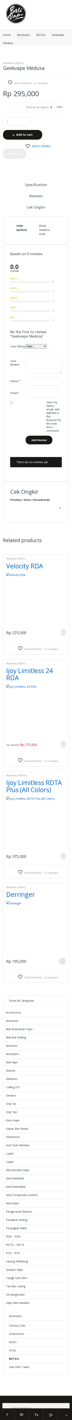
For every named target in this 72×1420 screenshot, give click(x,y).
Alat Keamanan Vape (19, 1029)
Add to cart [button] (62, 632)
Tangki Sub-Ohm (16, 1278)
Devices (11, 1095)
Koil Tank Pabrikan (17, 1145)
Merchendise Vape (17, 1170)
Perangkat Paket (16, 1228)
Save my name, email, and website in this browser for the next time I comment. (53, 417)
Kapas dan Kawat (17, 1128)
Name (15, 381)
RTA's (12, 1350)
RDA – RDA (13, 1236)
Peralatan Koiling (16, 1220)
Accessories (13, 1012)
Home (7, 35)
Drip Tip (11, 1104)
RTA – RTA (13, 1253)
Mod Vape (12, 1203)
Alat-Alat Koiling (16, 1037)
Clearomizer (16, 1334)
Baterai (10, 1070)
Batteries (12, 1079)
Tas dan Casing (15, 1286)
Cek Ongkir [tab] (36, 207)
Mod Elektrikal (15, 1178)
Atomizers (23, 35)
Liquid (9, 1153)
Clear (60, 107)
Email (14, 393)
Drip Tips (11, 1112)
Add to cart (24, 134)
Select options (62, 961)
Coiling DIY (13, 1087)
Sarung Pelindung (17, 1261)
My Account (7, 1414)
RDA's (22, 558)
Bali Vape (12, 1062)
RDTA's (41, 35)
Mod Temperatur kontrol (22, 1195)
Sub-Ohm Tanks (19, 1367)
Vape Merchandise (17, 1303)
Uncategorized (15, 1294)
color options (11, 105)
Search (21, 1414)
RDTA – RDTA (15, 1245)
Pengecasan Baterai (18, 1211)
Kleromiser (13, 1137)
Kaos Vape (13, 1120)
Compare (42, 83)
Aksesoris (12, 1021)
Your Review (14, 362)
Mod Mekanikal (15, 1187)
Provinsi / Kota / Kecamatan (30, 500)
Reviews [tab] (36, 196)
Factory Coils (17, 1325)
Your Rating (17, 346)
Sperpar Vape (14, 1269)
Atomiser (12, 1046)
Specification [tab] (36, 185)
